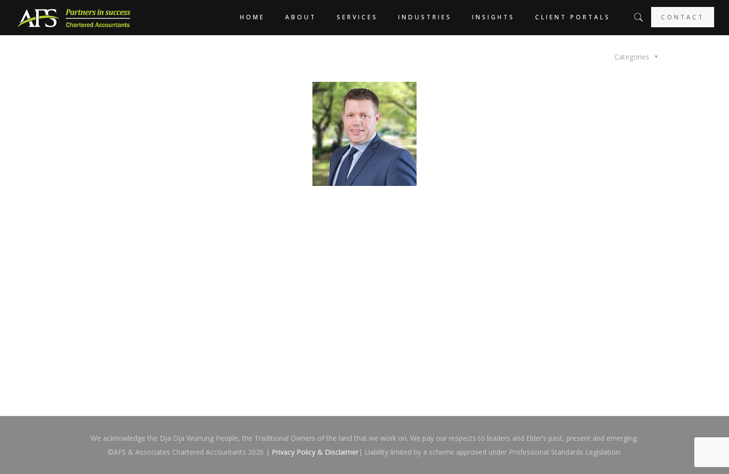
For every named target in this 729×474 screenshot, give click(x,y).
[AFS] (74, 17)
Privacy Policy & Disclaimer (315, 452)
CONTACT (682, 17)
